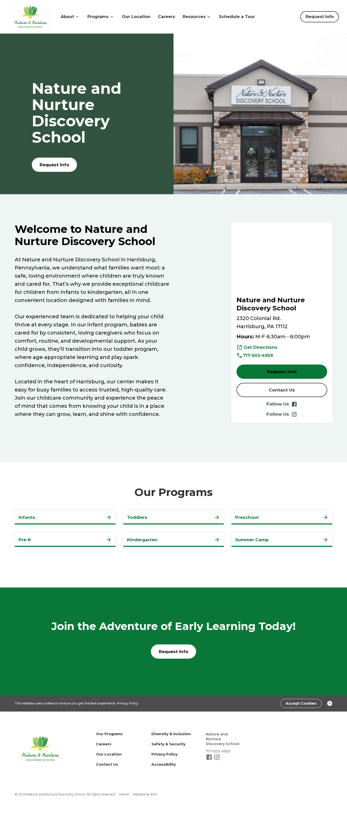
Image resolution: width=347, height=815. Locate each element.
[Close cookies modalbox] (329, 703)
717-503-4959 (258, 355)
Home (124, 794)
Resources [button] (194, 16)
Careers (166, 16)
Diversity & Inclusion (171, 734)
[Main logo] (40, 748)
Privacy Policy (127, 703)
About (67, 16)
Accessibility (163, 764)
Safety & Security (168, 744)
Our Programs (109, 734)
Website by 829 (145, 794)
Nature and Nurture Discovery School (222, 739)
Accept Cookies (301, 703)
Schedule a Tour (237, 16)
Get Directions (260, 347)
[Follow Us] (210, 759)
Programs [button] (97, 16)
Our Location (136, 16)
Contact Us (107, 764)
